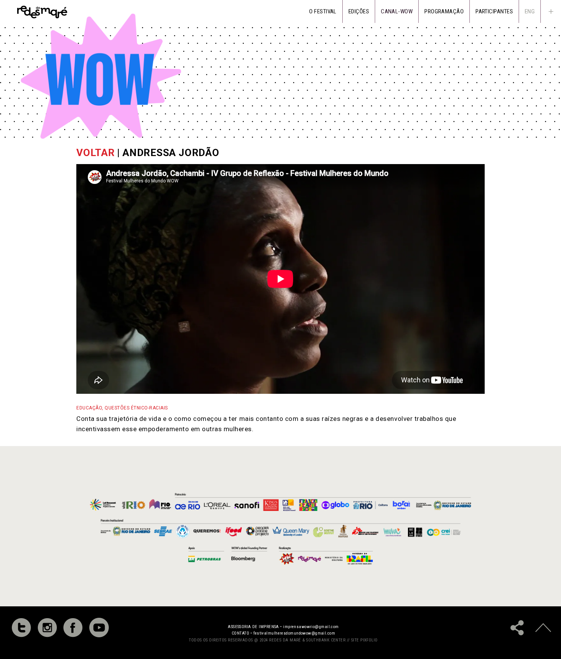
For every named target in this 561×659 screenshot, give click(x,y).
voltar (95, 152)
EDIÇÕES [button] (358, 11)
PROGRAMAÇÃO (444, 11)
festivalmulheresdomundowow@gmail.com (294, 633)
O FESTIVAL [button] (323, 11)
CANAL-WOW (397, 11)
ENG (530, 11)
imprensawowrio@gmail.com (311, 626)
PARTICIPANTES (494, 11)
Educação (89, 408)
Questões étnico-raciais (136, 408)
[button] (551, 11)
